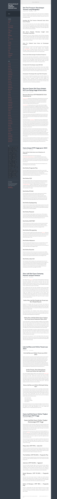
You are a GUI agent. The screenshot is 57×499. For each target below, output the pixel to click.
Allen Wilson (31, 11)
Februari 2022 (10, 128)
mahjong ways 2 (10, 156)
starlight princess (10, 53)
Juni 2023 (9, 112)
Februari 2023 (10, 118)
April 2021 (9, 133)
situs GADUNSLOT (14, 159)
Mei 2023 (9, 113)
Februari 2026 (10, 69)
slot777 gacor (13, 163)
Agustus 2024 (10, 89)
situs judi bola (10, 160)
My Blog (9, 32)
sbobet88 (10, 159)
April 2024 (9, 95)
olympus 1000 (14, 156)
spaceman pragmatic (14, 176)
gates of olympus (15, 151)
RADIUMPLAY (10, 35)
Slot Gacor (10, 168)
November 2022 (10, 123)
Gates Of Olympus (10, 27)
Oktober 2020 (10, 138)
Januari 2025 (10, 84)
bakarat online (46, 373)
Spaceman (10, 176)
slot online (9, 48)
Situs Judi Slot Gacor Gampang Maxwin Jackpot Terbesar (33, 274)
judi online (12, 152)
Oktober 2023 (10, 105)
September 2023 (10, 107)
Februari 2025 (10, 82)
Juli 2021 (9, 131)
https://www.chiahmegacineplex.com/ (28, 156)
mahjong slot (10, 155)
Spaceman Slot (10, 177)
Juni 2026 (9, 64)
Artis (8, 24)
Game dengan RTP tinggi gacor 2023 (35, 148)
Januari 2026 (10, 71)
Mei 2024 (9, 94)
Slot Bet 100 (10, 164)
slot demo (16, 167)
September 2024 (10, 87)
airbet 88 (28, 432)
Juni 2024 (9, 92)
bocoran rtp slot (25, 98)
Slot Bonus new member (11, 167)
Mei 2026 (9, 66)
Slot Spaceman (13, 173)
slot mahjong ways (14, 172)
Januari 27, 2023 (25, 149)
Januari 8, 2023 (25, 417)
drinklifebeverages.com (26, 184)
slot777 (9, 50)
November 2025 (10, 74)
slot (8, 40)
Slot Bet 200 (13, 164)
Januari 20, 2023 (25, 350)
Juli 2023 (9, 110)
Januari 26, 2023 (25, 277)
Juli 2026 (9, 63)
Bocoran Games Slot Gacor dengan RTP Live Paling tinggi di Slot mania (34, 89)
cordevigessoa (32, 119)
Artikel (9, 22)
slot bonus (43, 232)
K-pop (9, 29)
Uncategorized (10, 55)
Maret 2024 (9, 97)
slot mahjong (10, 172)
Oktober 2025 (10, 76)
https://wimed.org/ (10, 187)
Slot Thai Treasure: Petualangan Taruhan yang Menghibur (33, 8)
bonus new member (15, 147)
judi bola (9, 152)
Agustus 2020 (10, 141)
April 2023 (9, 115)
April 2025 (9, 79)
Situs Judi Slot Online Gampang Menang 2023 (13, 6)
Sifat (8, 37)
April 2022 (9, 125)
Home (9, 13)
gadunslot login (10, 151)
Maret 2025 (9, 81)
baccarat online (10, 147)
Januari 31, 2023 (25, 11)
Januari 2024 (10, 100)
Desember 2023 (10, 102)
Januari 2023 (10, 120)
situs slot (14, 160)
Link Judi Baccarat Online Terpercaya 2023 (35, 348)
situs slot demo (25, 105)
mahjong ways (10, 30)
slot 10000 (9, 42)
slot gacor (9, 45)
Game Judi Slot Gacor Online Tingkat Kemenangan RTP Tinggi (35, 415)
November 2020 (10, 136)
